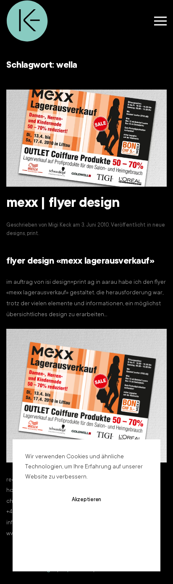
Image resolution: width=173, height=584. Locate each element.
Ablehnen (86, 525)
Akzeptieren (86, 500)
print (32, 234)
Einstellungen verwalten (86, 549)
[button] (160, 21)
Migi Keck (59, 225)
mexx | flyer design (62, 203)
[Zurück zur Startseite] (27, 21)
